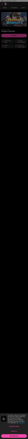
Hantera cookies (14, 426)
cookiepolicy (21, 422)
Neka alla (14, 431)
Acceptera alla (14, 436)
